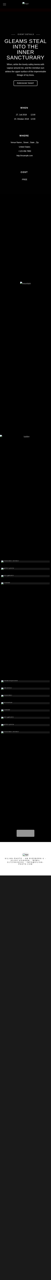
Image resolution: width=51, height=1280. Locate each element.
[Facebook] (19, 849)
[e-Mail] (34, 849)
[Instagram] (29, 849)
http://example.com (24, 155)
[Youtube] (24, 849)
